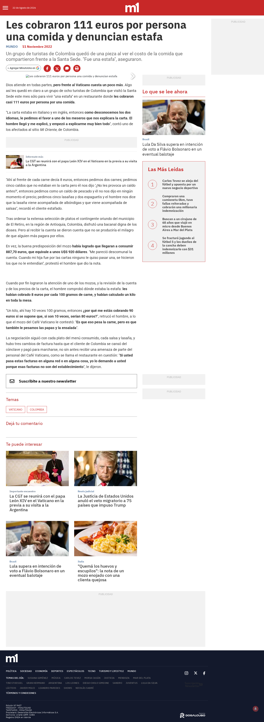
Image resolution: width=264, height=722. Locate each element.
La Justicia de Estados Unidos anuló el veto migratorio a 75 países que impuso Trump (105, 500)
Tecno (91, 671)
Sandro (117, 682)
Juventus (132, 682)
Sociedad (26, 671)
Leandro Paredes (49, 688)
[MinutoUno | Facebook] (202, 673)
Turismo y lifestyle (111, 671)
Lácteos (11, 688)
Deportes (57, 671)
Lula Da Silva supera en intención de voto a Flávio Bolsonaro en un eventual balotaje (172, 149)
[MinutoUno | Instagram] (186, 673)
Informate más (34, 156)
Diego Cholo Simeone (96, 682)
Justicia (109, 677)
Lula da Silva (149, 682)
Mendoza (123, 677)
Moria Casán (92, 677)
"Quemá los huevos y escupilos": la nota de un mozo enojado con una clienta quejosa (101, 572)
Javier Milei (27, 688)
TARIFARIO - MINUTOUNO (19, 710)
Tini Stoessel (14, 682)
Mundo (12, 47)
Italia (81, 561)
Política (11, 671)
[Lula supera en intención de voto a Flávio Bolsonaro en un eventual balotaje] (37, 538)
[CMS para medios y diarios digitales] (192, 717)
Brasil (13, 561)
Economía (41, 671)
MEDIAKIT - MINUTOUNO (18, 707)
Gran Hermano (35, 682)
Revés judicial (86, 491)
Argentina (55, 682)
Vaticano (15, 409)
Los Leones (72, 682)
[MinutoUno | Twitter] (195, 673)
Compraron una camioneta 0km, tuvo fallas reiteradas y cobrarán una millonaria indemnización (179, 203)
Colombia (37, 409)
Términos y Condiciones (21, 693)
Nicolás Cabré (85, 688)
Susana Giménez (38, 677)
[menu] (8, 7)
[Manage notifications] (255, 709)
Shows (68, 688)
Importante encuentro (23, 491)
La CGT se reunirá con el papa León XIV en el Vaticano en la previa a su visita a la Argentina (81, 163)
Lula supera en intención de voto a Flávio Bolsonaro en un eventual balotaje (37, 570)
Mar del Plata (142, 677)
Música (56, 677)
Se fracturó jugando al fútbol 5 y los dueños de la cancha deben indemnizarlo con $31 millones (179, 245)
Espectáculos (75, 671)
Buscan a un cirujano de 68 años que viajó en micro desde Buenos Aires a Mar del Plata (179, 224)
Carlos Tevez (72, 677)
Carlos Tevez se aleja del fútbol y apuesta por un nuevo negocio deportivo (180, 184)
